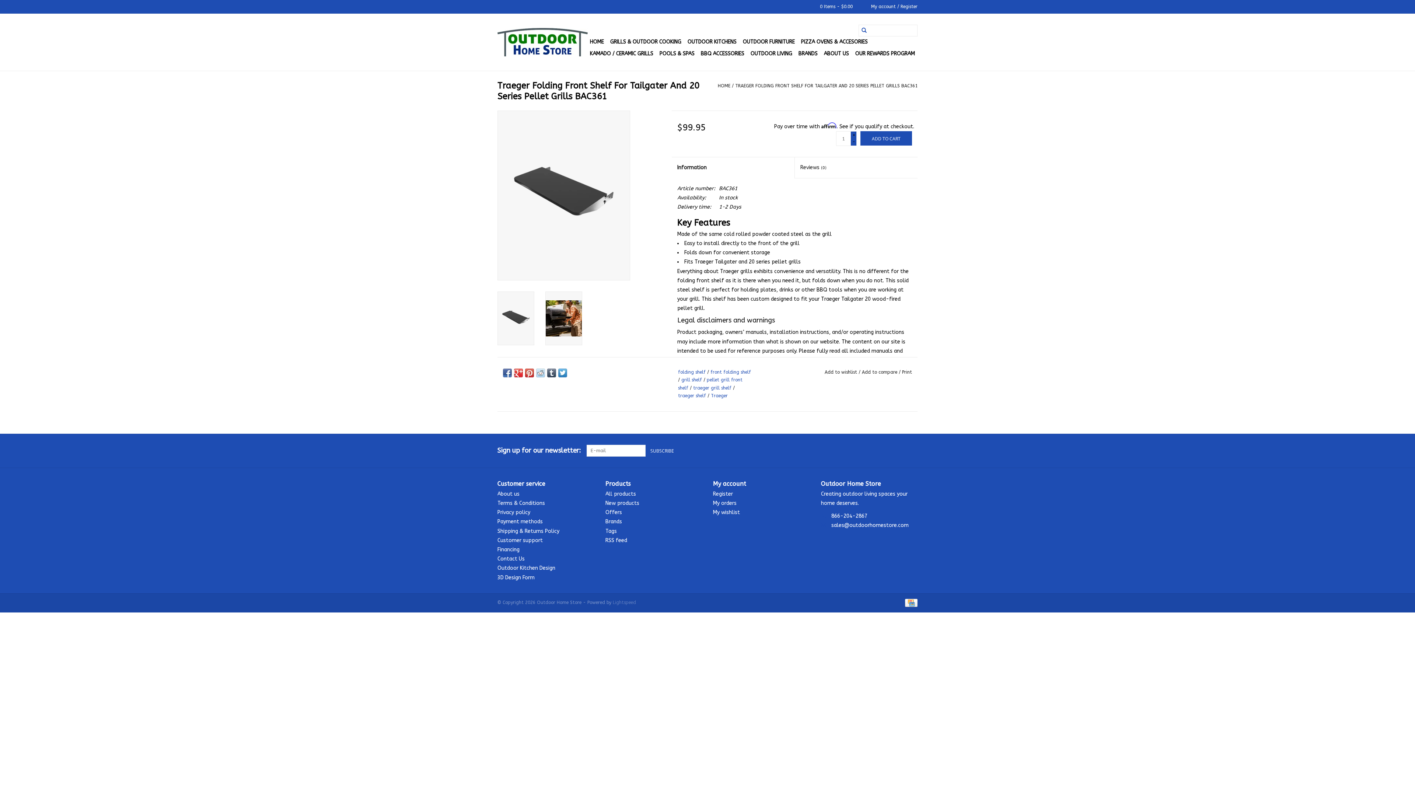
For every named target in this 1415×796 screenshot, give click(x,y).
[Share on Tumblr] (551, 373)
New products (622, 503)
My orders (725, 503)
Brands (808, 53)
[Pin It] (529, 373)
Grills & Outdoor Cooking (645, 42)
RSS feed (616, 540)
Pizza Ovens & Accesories (834, 42)
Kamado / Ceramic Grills (621, 53)
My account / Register (894, 6)
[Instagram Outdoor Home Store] (912, 451)
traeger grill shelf (712, 388)
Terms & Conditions (521, 503)
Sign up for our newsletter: (539, 450)
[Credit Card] (910, 602)
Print (907, 372)
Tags (611, 531)
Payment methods (520, 522)
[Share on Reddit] (540, 373)
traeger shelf (692, 395)
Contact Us (511, 559)
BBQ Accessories (722, 53)
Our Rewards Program (885, 53)
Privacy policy (513, 512)
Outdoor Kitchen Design (526, 568)
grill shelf (691, 380)
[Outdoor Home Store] (542, 42)
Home (597, 42)
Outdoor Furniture (769, 42)
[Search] (864, 30)
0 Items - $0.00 (836, 6)
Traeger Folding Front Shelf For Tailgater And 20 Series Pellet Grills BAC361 (826, 85)
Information (692, 167)
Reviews (813, 167)
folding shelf (692, 372)
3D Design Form (516, 578)
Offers (613, 512)
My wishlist (726, 512)
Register (723, 494)
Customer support (520, 540)
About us (836, 53)
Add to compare (880, 372)
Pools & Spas (677, 53)
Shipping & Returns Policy (528, 531)
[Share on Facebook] (507, 373)
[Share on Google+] (518, 373)
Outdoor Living (771, 53)
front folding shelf (730, 372)
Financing (508, 550)
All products (620, 494)
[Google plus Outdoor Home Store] (898, 451)
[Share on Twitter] (562, 373)
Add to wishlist (842, 372)
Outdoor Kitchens (712, 42)
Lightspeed (624, 602)
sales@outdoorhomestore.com (870, 525)
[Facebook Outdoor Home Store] (885, 451)
